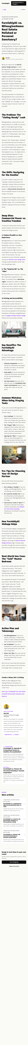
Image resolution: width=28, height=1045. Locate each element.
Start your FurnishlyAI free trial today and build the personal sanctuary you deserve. (13, 694)
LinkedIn (16, 734)
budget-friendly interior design (16, 315)
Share (23, 9)
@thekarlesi (8, 734)
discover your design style (17, 259)
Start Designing (14, 862)
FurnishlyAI (5, 3)
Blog (5, 9)
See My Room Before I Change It (18, 3)
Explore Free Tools (14, 866)
